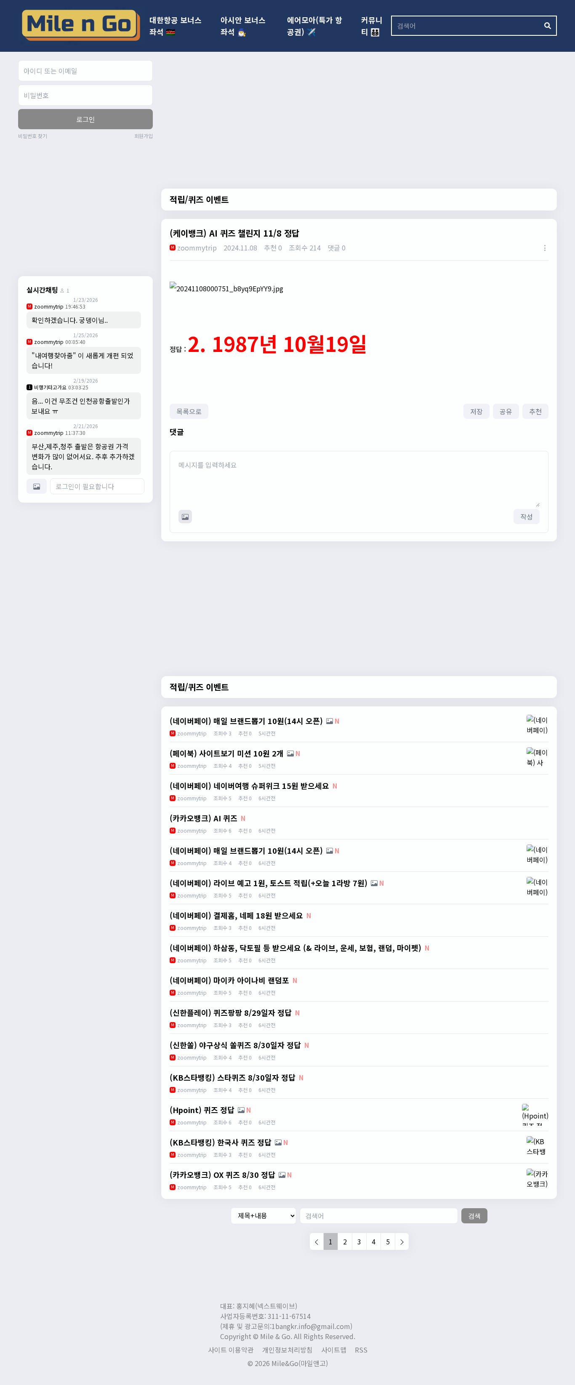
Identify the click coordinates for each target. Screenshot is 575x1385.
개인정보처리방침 (287, 1350)
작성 (526, 516)
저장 (476, 411)
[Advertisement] (89, 207)
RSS (361, 1350)
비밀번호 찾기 (32, 136)
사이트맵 (333, 1350)
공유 (506, 411)
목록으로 (189, 411)
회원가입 (143, 136)
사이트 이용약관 (231, 1350)
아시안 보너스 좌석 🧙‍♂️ (243, 25)
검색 (474, 1216)
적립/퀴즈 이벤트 (199, 199)
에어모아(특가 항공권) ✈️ (314, 25)
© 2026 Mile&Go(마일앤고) (288, 1363)
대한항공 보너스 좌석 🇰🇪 (175, 25)
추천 (535, 411)
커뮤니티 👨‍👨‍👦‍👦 (372, 25)
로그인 (85, 119)
